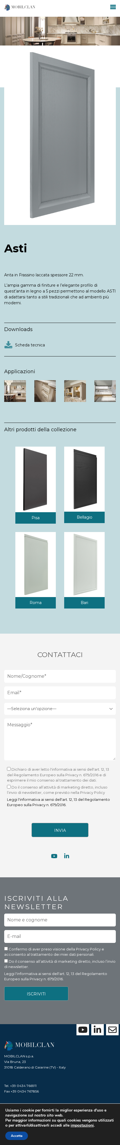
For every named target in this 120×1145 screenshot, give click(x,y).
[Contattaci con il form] (112, 1029)
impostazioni (82, 1125)
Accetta (16, 1136)
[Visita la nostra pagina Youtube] (54, 856)
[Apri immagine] (15, 390)
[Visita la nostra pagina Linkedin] (66, 856)
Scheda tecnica (29, 345)
